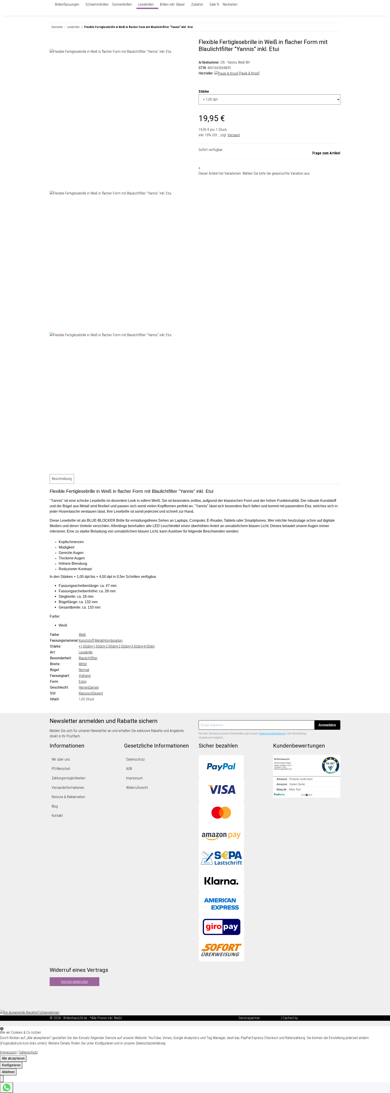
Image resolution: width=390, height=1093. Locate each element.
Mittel (83, 664)
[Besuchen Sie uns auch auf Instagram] (53, 1003)
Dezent (98, 693)
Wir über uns (61, 759)
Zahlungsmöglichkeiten (68, 778)
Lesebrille (86, 652)
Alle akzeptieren (13, 1058)
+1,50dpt (97, 646)
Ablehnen (8, 1072)
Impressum (134, 778)
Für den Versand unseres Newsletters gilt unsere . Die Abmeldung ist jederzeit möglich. (252, 735)
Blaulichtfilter (88, 658)
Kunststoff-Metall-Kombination (101, 640)
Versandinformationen (68, 787)
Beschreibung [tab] (62, 479)
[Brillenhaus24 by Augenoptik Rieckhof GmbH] (51, 4)
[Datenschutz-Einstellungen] (2, 1078)
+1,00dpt (85, 646)
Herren (83, 687)
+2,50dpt (123, 646)
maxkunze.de (271, 1018)
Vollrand (85, 676)
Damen (93, 687)
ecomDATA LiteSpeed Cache (319, 1018)
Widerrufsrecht (137, 787)
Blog (55, 806)
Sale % (214, 4)
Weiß (82, 634)
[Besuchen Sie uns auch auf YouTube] (53, 998)
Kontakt (57, 815)
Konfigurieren (11, 1065)
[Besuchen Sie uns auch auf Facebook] (53, 992)
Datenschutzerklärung (272, 733)
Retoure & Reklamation (68, 797)
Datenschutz (135, 759)
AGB (129, 768)
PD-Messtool (61, 768)
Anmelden (327, 725)
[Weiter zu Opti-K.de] (29, 1012)
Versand (234, 135)
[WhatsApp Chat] (6, 1087)
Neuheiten (230, 4)
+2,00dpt (110, 646)
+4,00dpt (148, 646)
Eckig (82, 681)
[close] (53, 44)
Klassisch (86, 693)
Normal (84, 670)
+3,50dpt (135, 646)
